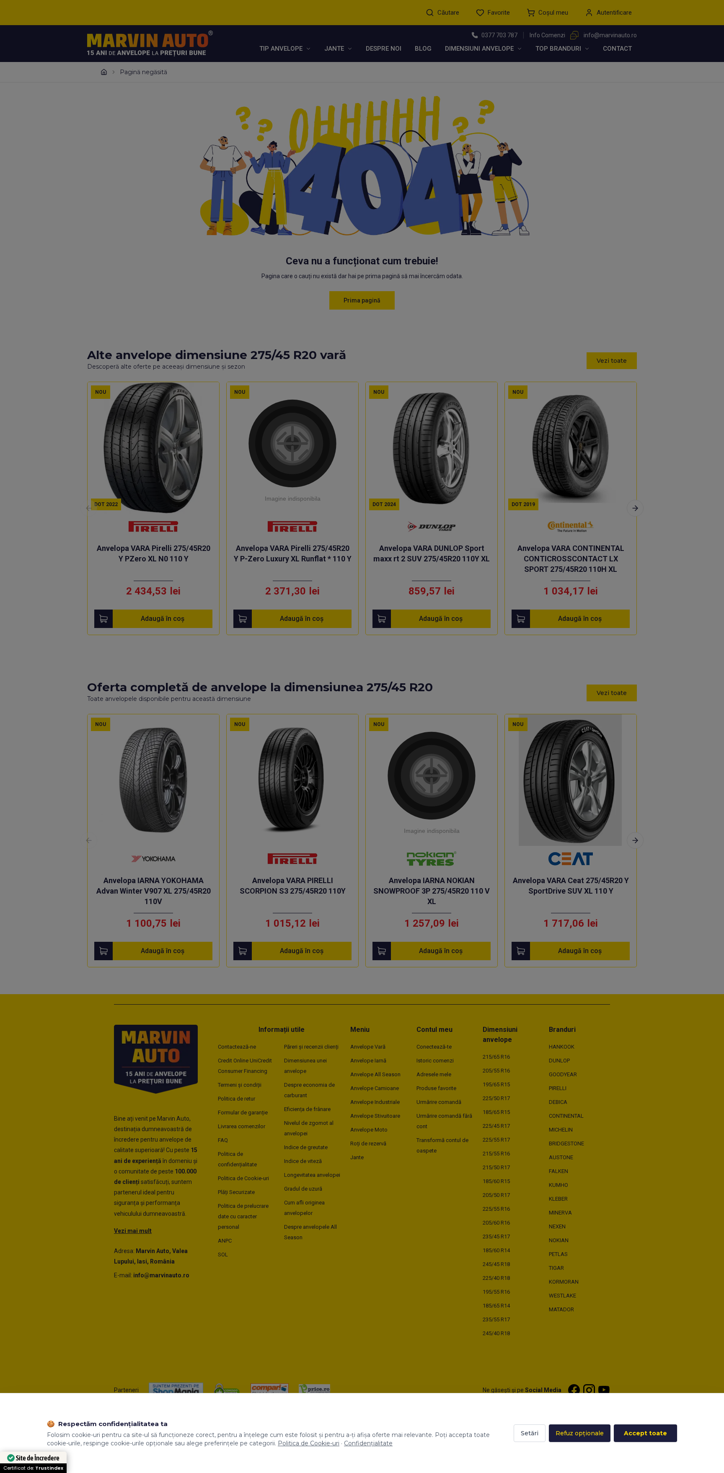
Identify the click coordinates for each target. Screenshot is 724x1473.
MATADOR (561, 1309)
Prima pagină (362, 300)
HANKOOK (561, 1047)
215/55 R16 (496, 1153)
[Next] (635, 508)
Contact (617, 48)
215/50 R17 (496, 1167)
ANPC (225, 1241)
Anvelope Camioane (374, 1088)
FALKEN (558, 1171)
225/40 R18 (496, 1278)
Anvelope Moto (369, 1130)
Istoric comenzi (435, 1060)
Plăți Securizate (236, 1192)
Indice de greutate (306, 1147)
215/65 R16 (496, 1057)
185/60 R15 (496, 1181)
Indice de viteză (303, 1161)
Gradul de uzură (303, 1189)
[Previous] (88, 508)
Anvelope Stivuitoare (375, 1116)
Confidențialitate (368, 1443)
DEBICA (558, 1102)
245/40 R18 (496, 1333)
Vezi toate (612, 360)
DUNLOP (559, 1060)
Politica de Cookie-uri (243, 1178)
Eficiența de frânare (307, 1109)
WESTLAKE (562, 1295)
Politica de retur (236, 1099)
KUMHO (558, 1185)
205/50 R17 (496, 1195)
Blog (423, 48)
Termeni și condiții (239, 1085)
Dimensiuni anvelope (479, 48)
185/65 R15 (496, 1112)
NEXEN (557, 1226)
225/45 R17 (496, 1126)
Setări (529, 1433)
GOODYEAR (563, 1074)
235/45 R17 (496, 1236)
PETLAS (558, 1254)
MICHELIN (561, 1130)
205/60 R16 (496, 1223)
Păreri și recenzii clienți (311, 1047)
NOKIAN (559, 1240)
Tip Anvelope (281, 48)
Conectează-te (434, 1047)
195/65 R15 (496, 1084)
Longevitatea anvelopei (312, 1175)
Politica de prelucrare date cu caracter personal (243, 1216)
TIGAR (556, 1268)
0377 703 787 (499, 35)
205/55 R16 (496, 1070)
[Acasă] (104, 72)
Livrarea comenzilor (241, 1126)
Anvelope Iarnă (368, 1060)
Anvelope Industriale (375, 1102)
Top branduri (558, 48)
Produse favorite (436, 1088)
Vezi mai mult (133, 1231)
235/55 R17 (496, 1319)
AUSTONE (561, 1157)
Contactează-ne (237, 1047)
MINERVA (560, 1212)
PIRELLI (557, 1088)
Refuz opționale (580, 1433)
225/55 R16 (496, 1209)
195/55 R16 (496, 1292)
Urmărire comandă (438, 1102)
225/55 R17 (496, 1140)
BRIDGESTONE (566, 1143)
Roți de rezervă (368, 1143)
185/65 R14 (496, 1305)
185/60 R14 (496, 1250)
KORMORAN (564, 1282)
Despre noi (383, 48)
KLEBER (558, 1199)
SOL (223, 1254)
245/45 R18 (496, 1264)
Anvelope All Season (375, 1074)
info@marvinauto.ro (610, 35)
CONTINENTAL (566, 1116)
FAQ (223, 1140)
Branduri (562, 1030)
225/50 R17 (496, 1098)
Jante (334, 48)
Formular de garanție (243, 1112)
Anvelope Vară (367, 1047)
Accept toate (645, 1433)
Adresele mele (433, 1074)
